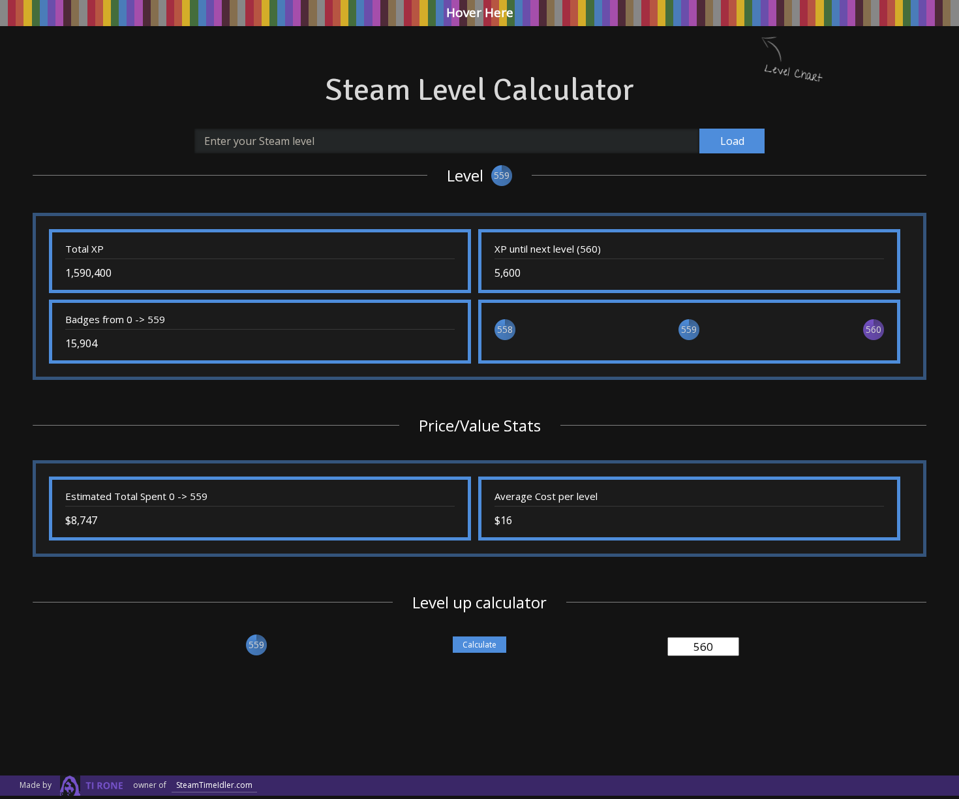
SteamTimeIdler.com (214, 785)
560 (873, 329)
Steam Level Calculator (479, 89)
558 (505, 329)
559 (502, 175)
